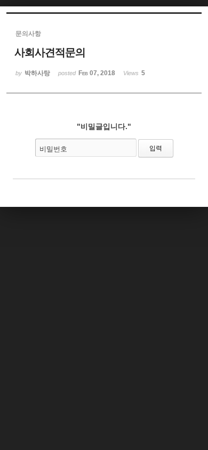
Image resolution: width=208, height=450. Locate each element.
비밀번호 (53, 149)
